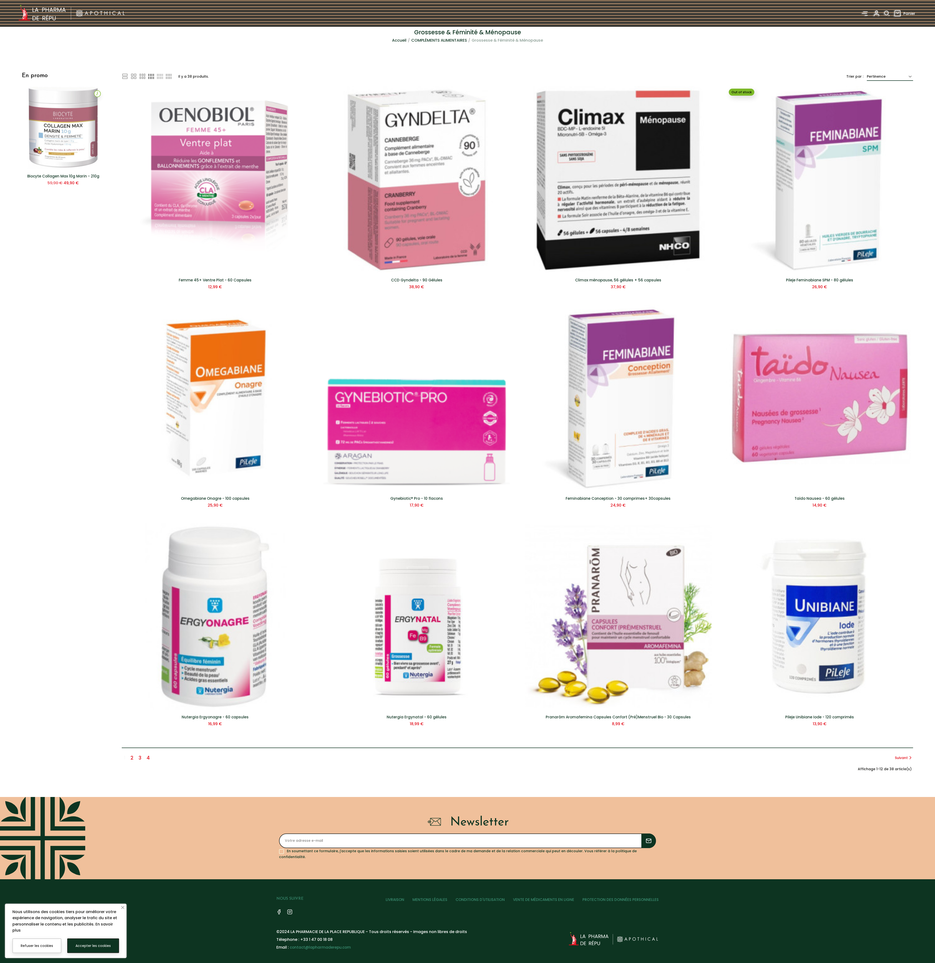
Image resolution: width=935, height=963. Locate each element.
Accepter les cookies (93, 945)
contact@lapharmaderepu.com (320, 947)
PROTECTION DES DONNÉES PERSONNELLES (620, 899)
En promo (35, 76)
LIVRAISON (395, 899)
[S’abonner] (648, 840)
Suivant (901, 757)
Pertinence (876, 76)
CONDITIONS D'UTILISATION (480, 899)
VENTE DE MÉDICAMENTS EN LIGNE (543, 899)
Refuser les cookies (37, 945)
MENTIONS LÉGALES (429, 899)
